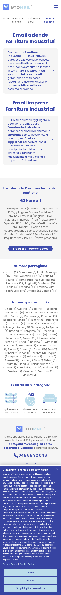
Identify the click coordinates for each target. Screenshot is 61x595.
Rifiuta (30, 580)
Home (6, 18)
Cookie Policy (27, 564)
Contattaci (30, 463)
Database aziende (17, 20)
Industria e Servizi (34, 20)
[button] (57, 469)
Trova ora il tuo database (30, 249)
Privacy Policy (10, 564)
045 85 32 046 (32, 455)
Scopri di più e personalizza (30, 588)
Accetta (30, 572)
